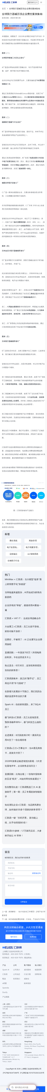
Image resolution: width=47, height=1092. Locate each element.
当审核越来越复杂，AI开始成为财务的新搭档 (23, 594)
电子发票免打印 (14, 547)
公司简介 (16, 970)
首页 (4, 8)
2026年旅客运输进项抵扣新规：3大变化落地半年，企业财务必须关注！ (23, 763)
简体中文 (33, 2)
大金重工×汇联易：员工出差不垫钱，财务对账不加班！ (23, 629)
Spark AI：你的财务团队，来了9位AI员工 (23, 706)
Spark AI (5, 970)
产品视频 (5, 997)
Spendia (5, 988)
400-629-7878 (17, 958)
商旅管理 (33, 541)
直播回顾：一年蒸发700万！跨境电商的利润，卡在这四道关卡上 (23, 654)
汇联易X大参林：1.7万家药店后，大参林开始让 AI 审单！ (23, 833)
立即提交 (23, 902)
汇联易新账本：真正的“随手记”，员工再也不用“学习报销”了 (23, 680)
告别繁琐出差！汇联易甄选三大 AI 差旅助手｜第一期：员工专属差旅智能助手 (23, 792)
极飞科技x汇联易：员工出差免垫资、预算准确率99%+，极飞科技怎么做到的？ (23, 722)
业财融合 (13, 554)
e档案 (4, 983)
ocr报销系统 (32, 554)
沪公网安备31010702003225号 (32, 1073)
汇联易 (4, 974)
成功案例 (27, 970)
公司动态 (16, 974)
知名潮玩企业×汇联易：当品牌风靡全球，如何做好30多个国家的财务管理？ (23, 807)
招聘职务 (38, 974)
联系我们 (16, 979)
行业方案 (27, 974)
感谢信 (26, 979)
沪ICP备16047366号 (11, 1073)
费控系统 (13, 541)
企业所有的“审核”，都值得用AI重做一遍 (23, 607)
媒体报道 (27, 983)
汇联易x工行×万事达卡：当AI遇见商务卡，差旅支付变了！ (23, 750)
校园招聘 (38, 970)
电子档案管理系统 (33, 547)
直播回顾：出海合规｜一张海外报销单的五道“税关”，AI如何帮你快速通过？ (23, 776)
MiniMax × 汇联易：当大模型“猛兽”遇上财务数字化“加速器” (23, 581)
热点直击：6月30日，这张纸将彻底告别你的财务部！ (23, 667)
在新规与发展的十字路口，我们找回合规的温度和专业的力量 (23, 693)
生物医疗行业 (13, 561)
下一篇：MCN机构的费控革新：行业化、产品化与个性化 (23, 919)
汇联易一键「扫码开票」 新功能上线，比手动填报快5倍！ (21, 820)
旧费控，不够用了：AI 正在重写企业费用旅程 (23, 642)
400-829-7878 (17, 954)
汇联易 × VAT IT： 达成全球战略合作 (23, 618)
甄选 (4, 979)
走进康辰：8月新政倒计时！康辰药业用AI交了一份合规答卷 (23, 737)
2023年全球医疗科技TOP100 (30, 36)
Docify (4, 992)
